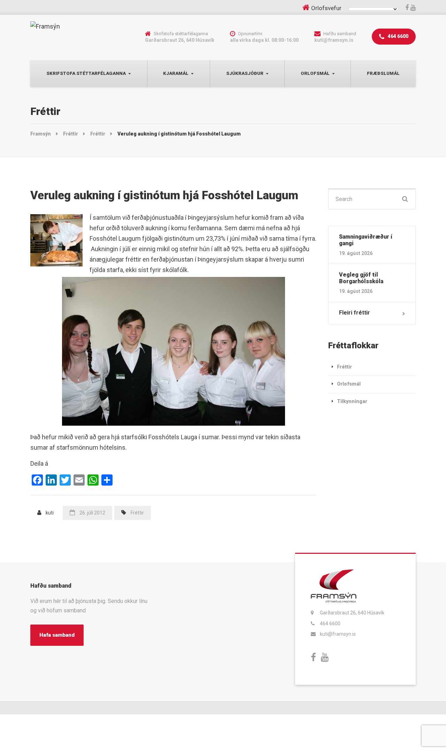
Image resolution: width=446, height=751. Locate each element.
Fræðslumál (383, 73)
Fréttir (137, 513)
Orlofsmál (315, 73)
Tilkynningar (352, 401)
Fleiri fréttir (354, 312)
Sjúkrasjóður (244, 73)
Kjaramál (176, 73)
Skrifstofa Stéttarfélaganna (86, 73)
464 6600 (397, 36)
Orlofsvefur (326, 8)
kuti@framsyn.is (338, 634)
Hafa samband (57, 635)
